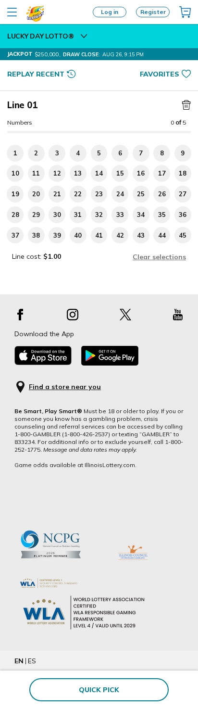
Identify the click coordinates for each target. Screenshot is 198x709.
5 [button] (99, 153)
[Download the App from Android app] (109, 363)
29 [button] (36, 214)
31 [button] (78, 214)
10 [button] (15, 173)
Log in (109, 11)
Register (153, 11)
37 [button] (15, 235)
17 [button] (162, 173)
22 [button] (78, 194)
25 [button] (141, 194)
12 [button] (57, 173)
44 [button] (162, 235)
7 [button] (141, 153)
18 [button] (182, 173)
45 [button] (182, 235)
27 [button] (182, 194)
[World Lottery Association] (99, 583)
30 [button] (57, 214)
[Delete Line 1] (185, 105)
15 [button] (120, 173)
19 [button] (15, 194)
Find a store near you (65, 387)
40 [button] (78, 235)
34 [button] (141, 214)
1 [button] (15, 153)
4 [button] (78, 153)
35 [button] (162, 214)
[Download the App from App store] (43, 362)
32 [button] (99, 214)
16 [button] (141, 173)
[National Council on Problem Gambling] (59, 568)
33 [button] (120, 214)
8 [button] (162, 153)
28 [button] (15, 214)
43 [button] (141, 235)
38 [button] (36, 235)
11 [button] (36, 173)
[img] (185, 12)
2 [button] (36, 153)
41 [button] (99, 235)
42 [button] (120, 235)
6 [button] (120, 153)
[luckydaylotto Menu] (84, 36)
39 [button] (57, 235)
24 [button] (120, 194)
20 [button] (36, 194)
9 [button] (183, 153)
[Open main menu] (12, 12)
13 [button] (78, 173)
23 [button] (99, 194)
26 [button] (162, 194)
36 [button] (182, 214)
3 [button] (57, 153)
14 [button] (99, 173)
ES (32, 661)
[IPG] (132, 568)
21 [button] (57, 194)
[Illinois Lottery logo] (35, 19)
